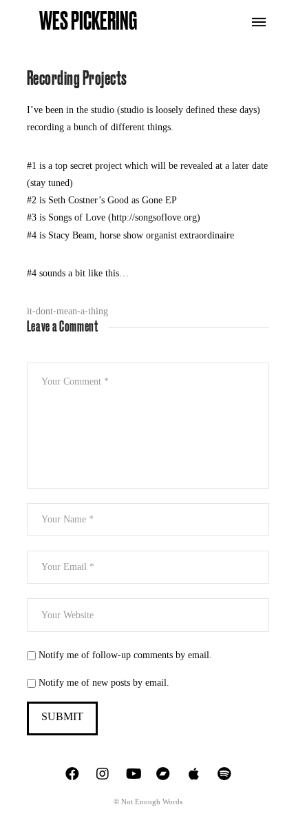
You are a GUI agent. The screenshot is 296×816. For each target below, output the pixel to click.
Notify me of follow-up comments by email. (125, 655)
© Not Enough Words (148, 801)
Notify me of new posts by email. (104, 682)
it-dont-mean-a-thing (67, 311)
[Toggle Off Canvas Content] (259, 22)
